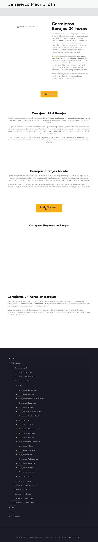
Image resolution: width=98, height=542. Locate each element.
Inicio (13, 359)
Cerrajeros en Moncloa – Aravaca (30, 429)
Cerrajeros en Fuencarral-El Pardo (26, 485)
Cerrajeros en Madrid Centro (24, 498)
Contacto (14, 512)
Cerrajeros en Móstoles (23, 494)
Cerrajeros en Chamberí (27, 437)
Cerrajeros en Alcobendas (24, 372)
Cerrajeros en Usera (25, 455)
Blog (12, 507)
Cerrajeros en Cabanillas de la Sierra (31, 399)
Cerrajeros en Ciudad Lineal (24, 503)
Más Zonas (18, 385)
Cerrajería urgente (21, 368)
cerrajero (57, 56)
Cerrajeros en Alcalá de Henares (26, 376)
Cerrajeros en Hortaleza (27, 433)
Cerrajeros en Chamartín (27, 446)
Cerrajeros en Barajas (26, 467)
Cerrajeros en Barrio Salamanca (29, 442)
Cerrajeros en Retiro (25, 420)
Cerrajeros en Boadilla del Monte (30, 411)
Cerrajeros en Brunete (26, 407)
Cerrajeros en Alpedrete (27, 472)
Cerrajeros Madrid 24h (31, 4)
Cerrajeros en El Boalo (26, 394)
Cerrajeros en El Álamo (27, 463)
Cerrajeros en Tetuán (26, 424)
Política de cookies (74, 537)
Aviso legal (63, 537)
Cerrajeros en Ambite (22, 381)
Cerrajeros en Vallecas (23, 481)
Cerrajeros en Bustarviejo (27, 403)
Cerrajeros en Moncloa (22, 490)
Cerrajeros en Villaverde (27, 450)
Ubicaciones (15, 363)
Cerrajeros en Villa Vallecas (28, 459)
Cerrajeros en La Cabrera (27, 390)
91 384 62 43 (15, 516)
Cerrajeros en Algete (26, 476)
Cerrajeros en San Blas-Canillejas (30, 416)
